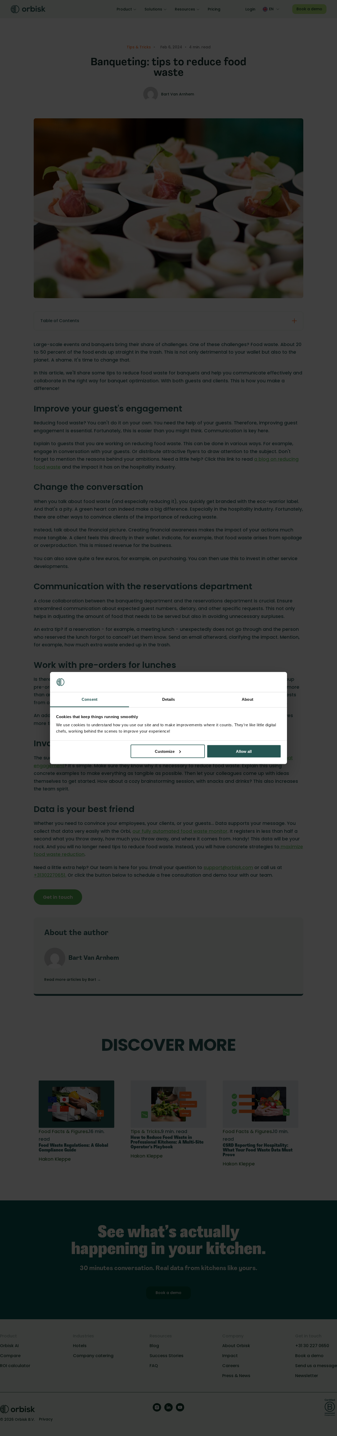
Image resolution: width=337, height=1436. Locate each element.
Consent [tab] (89, 699)
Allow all (244, 751)
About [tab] (247, 699)
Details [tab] (168, 699)
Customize (165, 751)
